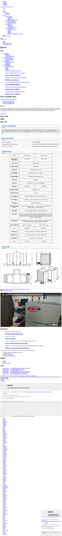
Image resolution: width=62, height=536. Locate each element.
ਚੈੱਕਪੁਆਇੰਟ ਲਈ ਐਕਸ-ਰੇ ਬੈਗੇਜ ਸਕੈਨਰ (14, 334)
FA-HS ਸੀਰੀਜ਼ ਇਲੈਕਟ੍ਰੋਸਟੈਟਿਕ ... (13, 84)
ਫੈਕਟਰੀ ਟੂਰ (7, 13)
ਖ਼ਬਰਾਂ (4, 35)
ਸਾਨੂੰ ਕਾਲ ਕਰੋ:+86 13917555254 (6, 6)
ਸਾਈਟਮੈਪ (27, 375)
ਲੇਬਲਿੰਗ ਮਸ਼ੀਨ (10, 26)
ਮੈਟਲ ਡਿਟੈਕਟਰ (10, 17)
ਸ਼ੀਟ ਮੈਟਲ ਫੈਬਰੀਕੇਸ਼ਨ (9, 28)
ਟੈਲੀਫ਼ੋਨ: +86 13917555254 (8, 354)
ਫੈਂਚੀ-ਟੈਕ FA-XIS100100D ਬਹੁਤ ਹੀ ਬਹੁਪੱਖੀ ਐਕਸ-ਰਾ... (17, 348)
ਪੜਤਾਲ (32, 350)
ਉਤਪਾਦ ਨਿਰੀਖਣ (8, 16)
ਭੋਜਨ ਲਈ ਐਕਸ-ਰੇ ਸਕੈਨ (23, 376)
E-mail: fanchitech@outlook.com (9, 355)
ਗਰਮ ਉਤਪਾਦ (21, 375)
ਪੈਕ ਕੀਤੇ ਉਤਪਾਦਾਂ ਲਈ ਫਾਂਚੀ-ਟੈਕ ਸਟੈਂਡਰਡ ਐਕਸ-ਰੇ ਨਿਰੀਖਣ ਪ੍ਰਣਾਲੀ (16, 289)
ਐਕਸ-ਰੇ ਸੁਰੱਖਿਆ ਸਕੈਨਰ (13, 376)
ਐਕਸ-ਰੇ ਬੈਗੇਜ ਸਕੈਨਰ (12, 21)
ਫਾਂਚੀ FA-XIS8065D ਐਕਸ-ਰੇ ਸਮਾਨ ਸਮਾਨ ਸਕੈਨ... (16, 343)
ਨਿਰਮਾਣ (9, 30)
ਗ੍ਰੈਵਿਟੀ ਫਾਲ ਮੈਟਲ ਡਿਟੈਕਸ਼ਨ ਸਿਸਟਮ (35, 376)
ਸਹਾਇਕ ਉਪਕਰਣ (8, 24)
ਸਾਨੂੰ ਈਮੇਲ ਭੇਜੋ (3, 113)
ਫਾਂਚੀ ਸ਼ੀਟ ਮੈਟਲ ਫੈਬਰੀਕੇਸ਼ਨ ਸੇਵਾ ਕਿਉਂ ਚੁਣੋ (15, 33)
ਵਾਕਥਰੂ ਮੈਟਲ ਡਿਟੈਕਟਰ (12, 23)
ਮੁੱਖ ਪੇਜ (4, 10)
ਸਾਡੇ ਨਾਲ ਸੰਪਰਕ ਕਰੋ (7, 36)
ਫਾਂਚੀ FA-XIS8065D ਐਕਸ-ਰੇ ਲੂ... (13, 75)
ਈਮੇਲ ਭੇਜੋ (2, 380)
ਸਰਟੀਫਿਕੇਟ (7, 14)
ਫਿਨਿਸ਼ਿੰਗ (9, 31)
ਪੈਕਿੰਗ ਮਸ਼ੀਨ (10, 25)
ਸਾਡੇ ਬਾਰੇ (4, 12)
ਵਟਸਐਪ (3, 381)
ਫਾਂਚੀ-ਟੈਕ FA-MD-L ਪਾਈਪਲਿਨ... (13, 94)
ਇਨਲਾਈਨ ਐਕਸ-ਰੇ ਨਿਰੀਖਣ (48, 376)
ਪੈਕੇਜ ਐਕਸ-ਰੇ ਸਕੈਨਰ (4, 376)
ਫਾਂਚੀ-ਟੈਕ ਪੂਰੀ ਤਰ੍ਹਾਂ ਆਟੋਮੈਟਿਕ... (12, 89)
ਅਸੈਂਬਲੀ (9, 32)
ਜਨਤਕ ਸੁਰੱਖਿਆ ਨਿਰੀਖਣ (10, 20)
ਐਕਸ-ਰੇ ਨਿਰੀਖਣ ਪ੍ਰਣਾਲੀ (12, 19)
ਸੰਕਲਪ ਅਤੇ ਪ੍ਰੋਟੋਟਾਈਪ (12, 29)
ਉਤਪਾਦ (4, 15)
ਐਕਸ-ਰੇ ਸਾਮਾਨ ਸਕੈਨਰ (8, 290)
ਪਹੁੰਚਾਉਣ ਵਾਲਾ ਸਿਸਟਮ (12, 27)
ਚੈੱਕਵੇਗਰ (9, 18)
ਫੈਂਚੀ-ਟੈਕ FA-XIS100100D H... (12, 80)
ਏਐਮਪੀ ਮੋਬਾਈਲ (33, 375)
